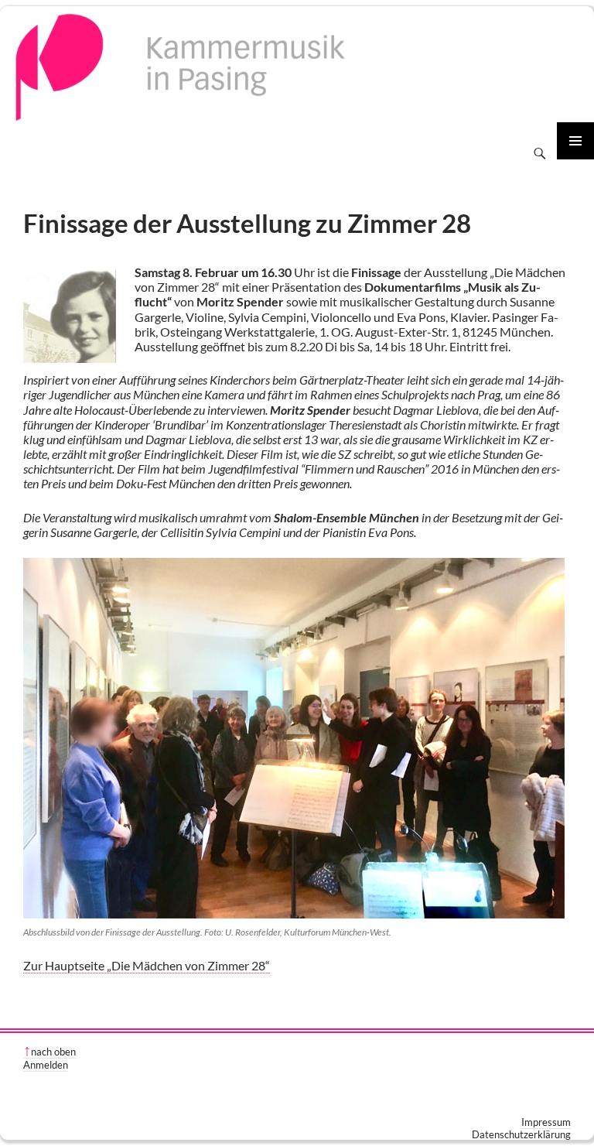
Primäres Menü (575, 140)
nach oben (53, 1051)
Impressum (546, 1122)
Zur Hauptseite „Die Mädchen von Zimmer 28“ (146, 965)
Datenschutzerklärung (521, 1134)
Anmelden (45, 1065)
